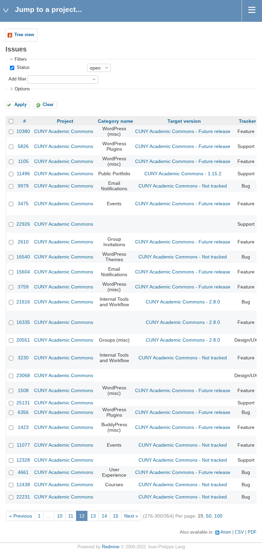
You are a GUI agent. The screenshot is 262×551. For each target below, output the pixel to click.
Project (65, 121)
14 (104, 516)
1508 (23, 390)
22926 (23, 224)
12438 (23, 484)
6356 (23, 412)
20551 (23, 340)
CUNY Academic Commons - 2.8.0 (183, 301)
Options (22, 89)
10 (59, 516)
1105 (23, 161)
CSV (239, 532)
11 (70, 516)
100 (218, 516)
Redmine (110, 547)
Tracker (247, 121)
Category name (115, 121)
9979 (23, 186)
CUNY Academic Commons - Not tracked (183, 186)
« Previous (20, 516)
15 (115, 516)
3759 (23, 286)
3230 (23, 357)
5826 (23, 146)
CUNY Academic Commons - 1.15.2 (182, 173)
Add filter (17, 79)
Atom (225, 532)
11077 (23, 445)
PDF (252, 532)
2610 (23, 241)
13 (93, 516)
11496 (23, 173)
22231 (23, 497)
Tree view (24, 34)
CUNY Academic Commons (63, 131)
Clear (48, 104)
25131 (23, 402)
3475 (23, 203)
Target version (184, 121)
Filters (21, 59)
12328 (23, 460)
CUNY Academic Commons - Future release (182, 131)
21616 (23, 301)
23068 (23, 375)
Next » (131, 516)
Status (22, 67)
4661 (23, 472)
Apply (20, 104)
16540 (23, 256)
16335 (23, 322)
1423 (23, 427)
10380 (23, 131)
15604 (23, 271)
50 (209, 516)
